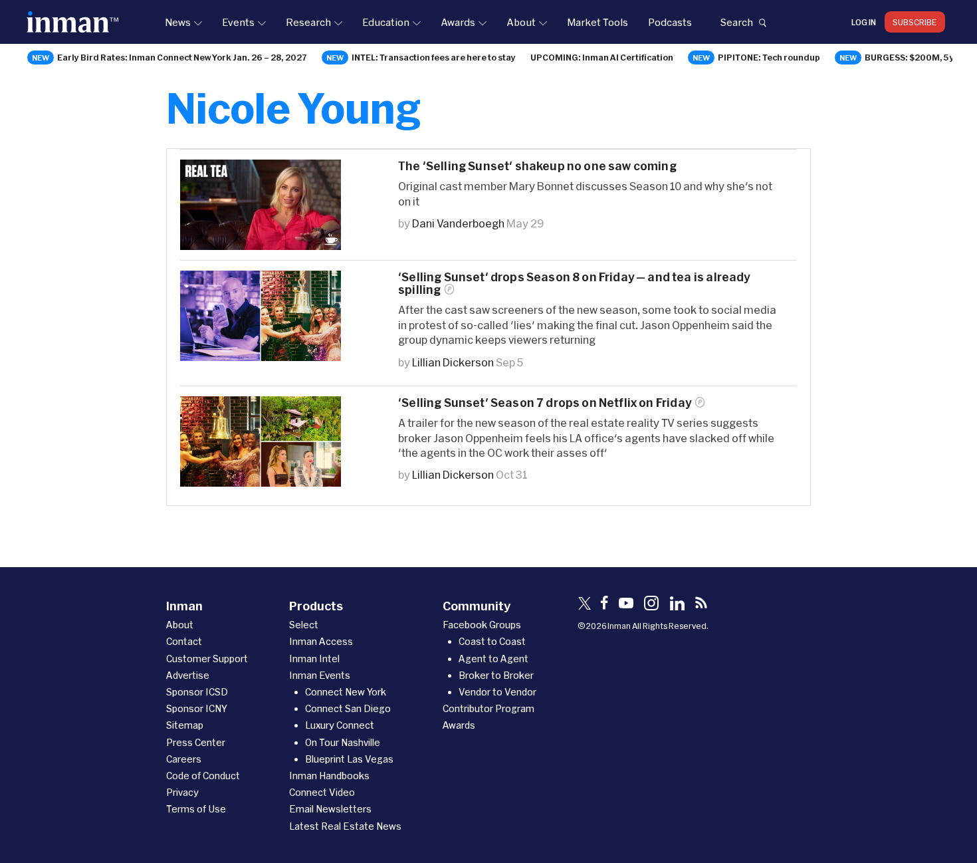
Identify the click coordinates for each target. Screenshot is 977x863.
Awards (458, 22)
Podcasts (670, 22)
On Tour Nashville (342, 742)
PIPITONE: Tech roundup (769, 57)
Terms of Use (196, 808)
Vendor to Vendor (497, 691)
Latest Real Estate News (345, 826)
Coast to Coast (492, 641)
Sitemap (184, 725)
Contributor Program (488, 708)
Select (303, 624)
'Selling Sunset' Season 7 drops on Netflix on (544, 402)
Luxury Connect (339, 725)
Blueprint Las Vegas (349, 759)
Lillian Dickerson (453, 362)
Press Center (195, 742)
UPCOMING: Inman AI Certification (601, 57)
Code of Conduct (203, 775)
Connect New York (345, 691)
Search (736, 22)
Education (385, 22)
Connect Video (322, 792)
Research (308, 22)
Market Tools (597, 22)
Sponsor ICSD (197, 691)
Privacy (182, 792)
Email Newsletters (330, 808)
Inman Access (321, 641)
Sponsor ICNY (196, 708)
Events (238, 22)
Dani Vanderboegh (458, 223)
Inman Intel (314, 658)
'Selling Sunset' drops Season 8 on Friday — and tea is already (574, 283)
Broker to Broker (496, 675)
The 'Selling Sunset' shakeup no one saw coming (537, 166)
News (178, 22)
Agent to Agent (493, 658)
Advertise (187, 675)
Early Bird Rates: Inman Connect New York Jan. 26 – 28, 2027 (182, 57)
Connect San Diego (348, 708)
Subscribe (915, 22)
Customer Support (207, 658)
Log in (863, 22)
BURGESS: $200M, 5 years (919, 57)
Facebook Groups (482, 624)
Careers (183, 759)
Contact (184, 641)
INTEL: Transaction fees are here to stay (434, 57)
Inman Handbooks (329, 775)
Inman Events (319, 675)
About (521, 22)
